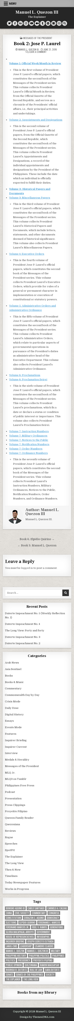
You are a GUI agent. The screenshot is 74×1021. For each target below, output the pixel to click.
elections (11, 922)
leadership (26, 946)
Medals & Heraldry (17, 759)
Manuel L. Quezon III (37, 12)
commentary (39, 913)
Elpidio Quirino (27, 922)
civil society (22, 913)
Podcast (10, 791)
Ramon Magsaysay (49, 965)
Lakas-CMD (11, 946)
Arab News (12, 662)
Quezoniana (12, 824)
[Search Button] (64, 23)
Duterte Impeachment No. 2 (22, 643)
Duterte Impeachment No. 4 (22, 623)
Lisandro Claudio (44, 946)
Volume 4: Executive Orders (26, 253)
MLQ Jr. (10, 772)
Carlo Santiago (36, 908)
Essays (9, 720)
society (50, 974)
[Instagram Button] (25, 23)
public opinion (14, 965)
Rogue (9, 837)
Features (10, 733)
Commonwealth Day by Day (22, 694)
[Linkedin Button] (20, 23)
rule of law (36, 970)
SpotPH (10, 850)
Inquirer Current (16, 746)
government (43, 932)
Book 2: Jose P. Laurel (37, 44)
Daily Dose (12, 707)
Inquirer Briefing (16, 740)
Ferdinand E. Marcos (49, 922)
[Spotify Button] (48, 23)
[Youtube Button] (31, 23)
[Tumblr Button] (42, 23)
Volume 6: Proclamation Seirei (28, 379)
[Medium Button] (37, 23)
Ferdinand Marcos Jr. (17, 927)
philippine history (16, 956)
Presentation (13, 798)
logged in (27, 567)
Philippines (58, 956)
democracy (53, 918)
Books (9, 675)
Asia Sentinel (13, 669)
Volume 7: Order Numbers (25, 448)
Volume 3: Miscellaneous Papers (29, 197)
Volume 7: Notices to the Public (28, 440)
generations (56, 927)
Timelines (11, 875)
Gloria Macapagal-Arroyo (20, 932)
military (55, 951)
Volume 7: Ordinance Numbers (28, 453)
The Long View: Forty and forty (24, 630)
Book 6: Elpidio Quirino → (37, 539)
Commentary (13, 688)
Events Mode (13, 727)
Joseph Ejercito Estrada (40, 941)
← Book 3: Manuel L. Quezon (37, 545)
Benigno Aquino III (15, 908)
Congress (54, 913)
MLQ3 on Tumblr (15, 778)
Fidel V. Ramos (39, 927)
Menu (12, 3)
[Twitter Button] (9, 23)
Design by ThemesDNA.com (37, 1017)
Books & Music (14, 682)
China (9, 913)
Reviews (10, 830)
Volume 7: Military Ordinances (28, 435)
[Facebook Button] (14, 23)
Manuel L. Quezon (15, 951)
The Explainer (14, 856)
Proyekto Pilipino (16, 811)
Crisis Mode (12, 701)
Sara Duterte (52, 970)
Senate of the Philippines (29, 974)
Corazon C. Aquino (34, 918)
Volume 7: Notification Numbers (29, 444)
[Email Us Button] (59, 23)
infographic (43, 937)
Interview (11, 753)
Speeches (11, 843)
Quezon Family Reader (19, 817)
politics (10, 960)
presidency (24, 960)
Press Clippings (15, 805)
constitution (13, 918)
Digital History (14, 714)
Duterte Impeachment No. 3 (22, 637)
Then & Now (13, 869)
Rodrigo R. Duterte (16, 970)
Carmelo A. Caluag (57, 908)
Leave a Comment (38, 52)
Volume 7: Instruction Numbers (29, 431)
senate (9, 974)
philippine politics (39, 956)
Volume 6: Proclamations (24, 375)
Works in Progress (17, 889)
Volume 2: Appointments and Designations (35, 119)
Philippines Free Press (19, 785)
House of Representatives (20, 937)
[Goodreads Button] (53, 23)
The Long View (14, 863)
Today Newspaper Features (22, 882)
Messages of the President (37, 38)
